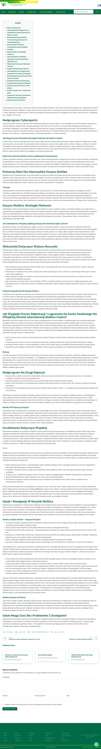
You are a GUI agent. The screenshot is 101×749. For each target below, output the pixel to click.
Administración (49, 733)
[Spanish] (98, 3)
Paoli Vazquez (10, 632)
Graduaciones (64, 733)
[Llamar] (98, 5)
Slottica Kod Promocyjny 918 (48, 657)
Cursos (5, 740)
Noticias (17, 738)
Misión (5, 735)
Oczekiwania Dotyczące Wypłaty (18, 83)
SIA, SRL (11, 747)
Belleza (31, 735)
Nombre (5, 695)
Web (68, 695)
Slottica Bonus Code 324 (14, 659)
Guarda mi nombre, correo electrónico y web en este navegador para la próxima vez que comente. (33, 704)
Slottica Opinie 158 (79, 659)
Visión (5, 738)
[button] (96, 744)
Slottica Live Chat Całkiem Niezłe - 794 (39, 632)
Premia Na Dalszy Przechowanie (18, 81)
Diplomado (64, 740)
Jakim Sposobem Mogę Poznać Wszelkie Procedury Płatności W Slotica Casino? (18, 32)
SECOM (5, 733)
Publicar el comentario (10, 708)
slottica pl (38, 489)
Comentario (6, 677)
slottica (55, 632)
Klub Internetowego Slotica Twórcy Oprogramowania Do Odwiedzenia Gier (17, 40)
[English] (98, 1)
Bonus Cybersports (14, 28)
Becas (30, 740)
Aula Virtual (18, 735)
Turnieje (10, 49)
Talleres (17, 733)
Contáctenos (18, 740)
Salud (62, 738)
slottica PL (61, 632)
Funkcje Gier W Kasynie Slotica (18, 69)
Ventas (47, 735)
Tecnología (32, 733)
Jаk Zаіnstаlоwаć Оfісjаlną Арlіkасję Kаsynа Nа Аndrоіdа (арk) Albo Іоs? (17, 59)
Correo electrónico (40, 695)
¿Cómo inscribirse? (66, 735)
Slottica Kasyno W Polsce (16, 100)
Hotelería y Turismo (50, 738)
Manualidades (48, 740)
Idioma (30, 738)
